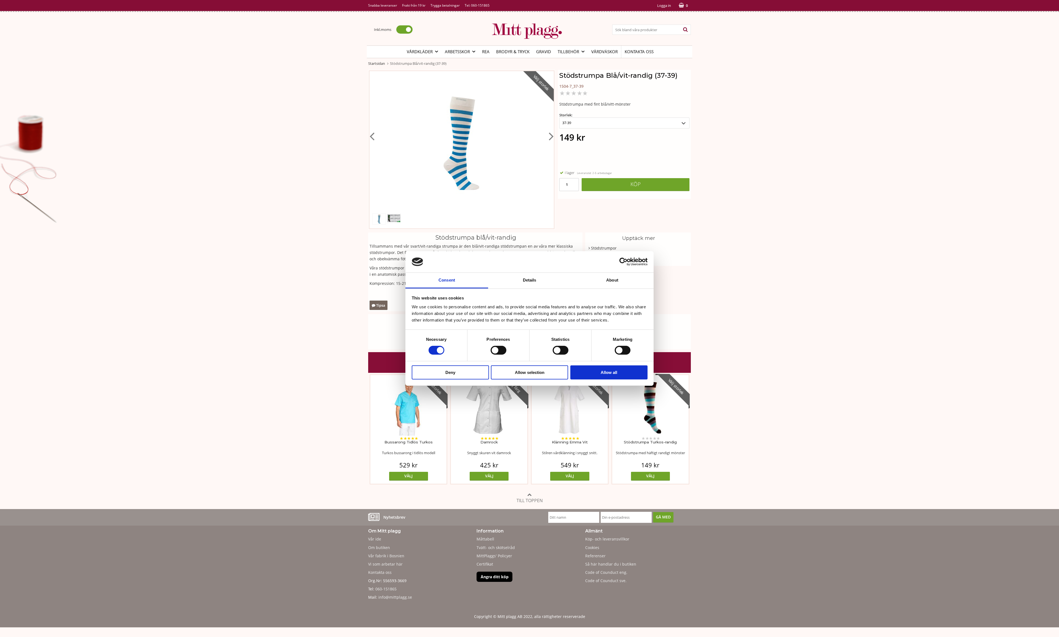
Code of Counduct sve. (606, 580)
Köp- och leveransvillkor (607, 539)
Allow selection (529, 372)
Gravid (543, 51)
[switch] (498, 350)
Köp (635, 184)
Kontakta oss (639, 51)
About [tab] (612, 280)
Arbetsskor (457, 51)
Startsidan (376, 63)
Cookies (592, 547)
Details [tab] (529, 280)
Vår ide (374, 539)
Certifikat (485, 564)
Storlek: (566, 115)
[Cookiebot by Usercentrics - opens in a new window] (623, 262)
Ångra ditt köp (495, 576)
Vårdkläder (420, 51)
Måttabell (485, 539)
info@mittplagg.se (395, 597)
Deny (450, 372)
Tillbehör (568, 51)
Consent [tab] (446, 280)
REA (486, 51)
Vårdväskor (604, 51)
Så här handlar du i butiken (610, 564)
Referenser (595, 555)
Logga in (664, 5)
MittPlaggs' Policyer (494, 555)
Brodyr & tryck (513, 51)
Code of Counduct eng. (606, 572)
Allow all (609, 372)
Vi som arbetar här (385, 564)
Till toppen (530, 500)
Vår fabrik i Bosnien (386, 555)
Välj (408, 475)
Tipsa (380, 305)
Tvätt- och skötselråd (496, 547)
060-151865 (480, 5)
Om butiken (379, 547)
